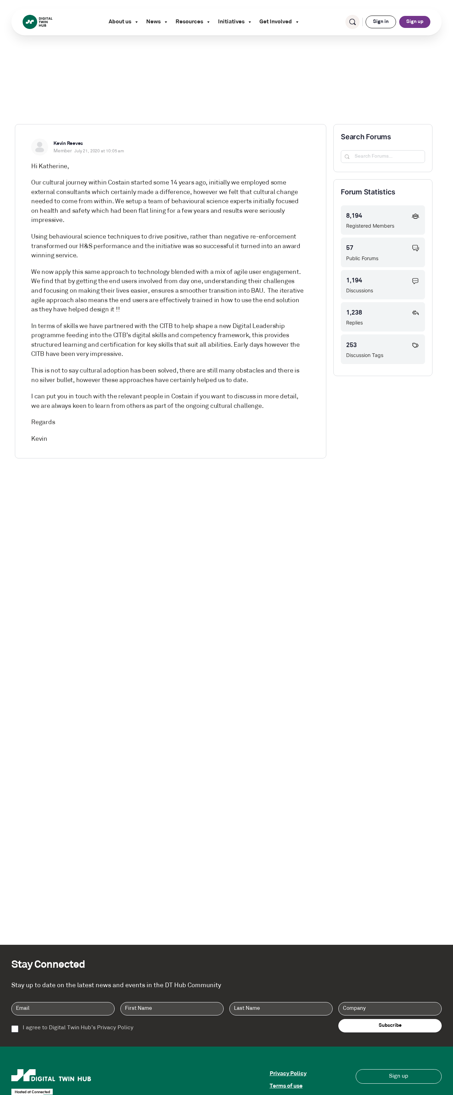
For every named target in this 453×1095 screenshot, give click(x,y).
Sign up (414, 21)
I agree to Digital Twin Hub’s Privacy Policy (78, 1028)
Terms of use (286, 1086)
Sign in (381, 21)
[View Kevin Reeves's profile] (39, 147)
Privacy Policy (288, 1074)
